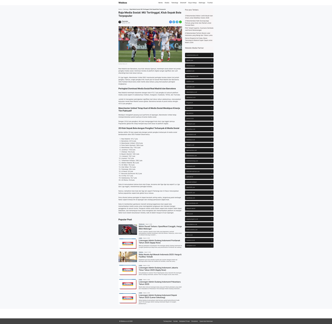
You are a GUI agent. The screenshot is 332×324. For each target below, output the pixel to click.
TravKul (210, 3)
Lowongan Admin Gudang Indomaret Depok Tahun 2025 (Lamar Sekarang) (158, 296)
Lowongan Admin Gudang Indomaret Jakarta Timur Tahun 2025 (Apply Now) (158, 269)
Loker (140, 238)
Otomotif (183, 3)
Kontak (175, 321)
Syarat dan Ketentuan (206, 321)
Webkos (122, 2)
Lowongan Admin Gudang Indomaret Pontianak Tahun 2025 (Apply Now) (159, 241)
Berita (160, 3)
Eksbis (167, 3)
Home (120, 9)
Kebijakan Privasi (184, 321)
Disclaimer (194, 321)
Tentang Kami (167, 321)
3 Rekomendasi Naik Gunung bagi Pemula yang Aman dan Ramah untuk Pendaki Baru (198, 23)
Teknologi (174, 3)
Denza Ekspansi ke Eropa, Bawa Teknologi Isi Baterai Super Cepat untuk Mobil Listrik (198, 40)
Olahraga (202, 3)
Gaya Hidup (192, 3)
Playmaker (125, 21)
